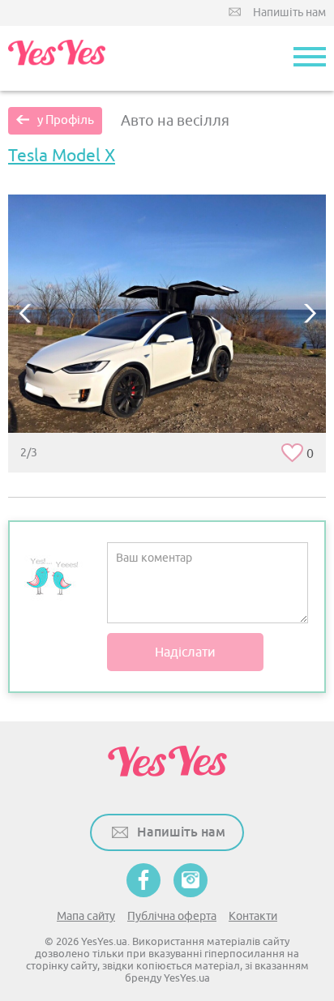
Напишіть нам (289, 12)
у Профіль (65, 120)
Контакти (253, 916)
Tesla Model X (61, 155)
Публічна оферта (171, 916)
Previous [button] (24, 313)
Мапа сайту (86, 916)
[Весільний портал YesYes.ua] (56, 58)
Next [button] (309, 313)
